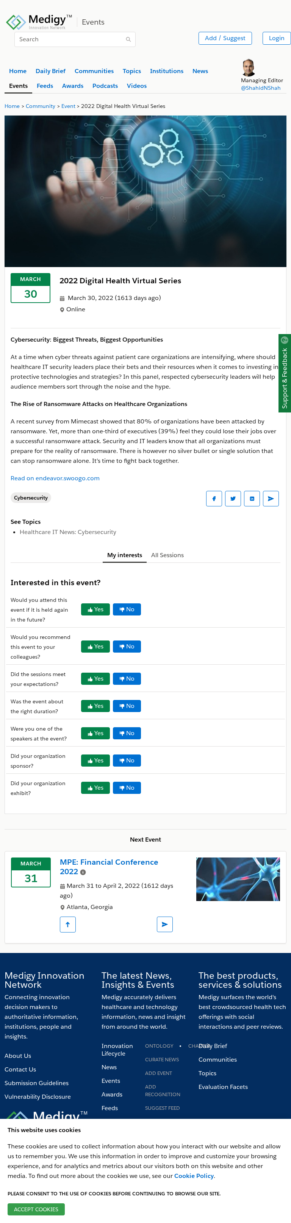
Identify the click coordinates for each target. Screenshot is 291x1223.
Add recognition (162, 1091)
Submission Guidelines (37, 1083)
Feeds (110, 1108)
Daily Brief (213, 1046)
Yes (98, 609)
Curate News (162, 1059)
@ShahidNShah (261, 87)
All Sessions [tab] (167, 555)
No (130, 609)
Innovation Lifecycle (117, 1049)
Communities (218, 1060)
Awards (112, 1094)
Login (277, 38)
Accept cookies (36, 1209)
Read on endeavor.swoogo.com (55, 478)
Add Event (158, 1073)
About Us (18, 1056)
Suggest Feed (162, 1108)
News (109, 1067)
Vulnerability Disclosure (38, 1097)
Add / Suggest (225, 38)
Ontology (159, 1046)
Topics (207, 1073)
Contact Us (20, 1069)
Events (111, 1081)
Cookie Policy (194, 1176)
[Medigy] (39, 21)
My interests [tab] (124, 555)
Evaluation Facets (223, 1087)
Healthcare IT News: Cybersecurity (68, 532)
